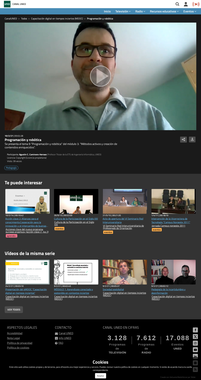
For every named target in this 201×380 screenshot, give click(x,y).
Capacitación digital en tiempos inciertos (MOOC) (57, 18)
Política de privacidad (19, 343)
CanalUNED (11, 18)
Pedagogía (11, 168)
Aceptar (100, 375)
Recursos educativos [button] (163, 11)
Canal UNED (66, 333)
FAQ (60, 343)
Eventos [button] (188, 11)
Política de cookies (18, 347)
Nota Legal (13, 338)
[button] (195, 211)
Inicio (107, 11)
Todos (24, 18)
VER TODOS (13, 309)
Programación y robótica (100, 18)
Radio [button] (139, 11)
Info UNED (65, 338)
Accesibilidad (14, 333)
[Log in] (186, 4)
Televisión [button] (122, 11)
